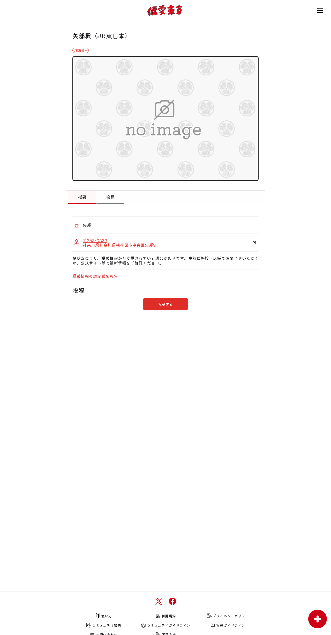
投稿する (165, 304)
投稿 (110, 197)
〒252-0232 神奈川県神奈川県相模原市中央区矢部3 (119, 242)
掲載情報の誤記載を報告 (95, 276)
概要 (82, 197)
